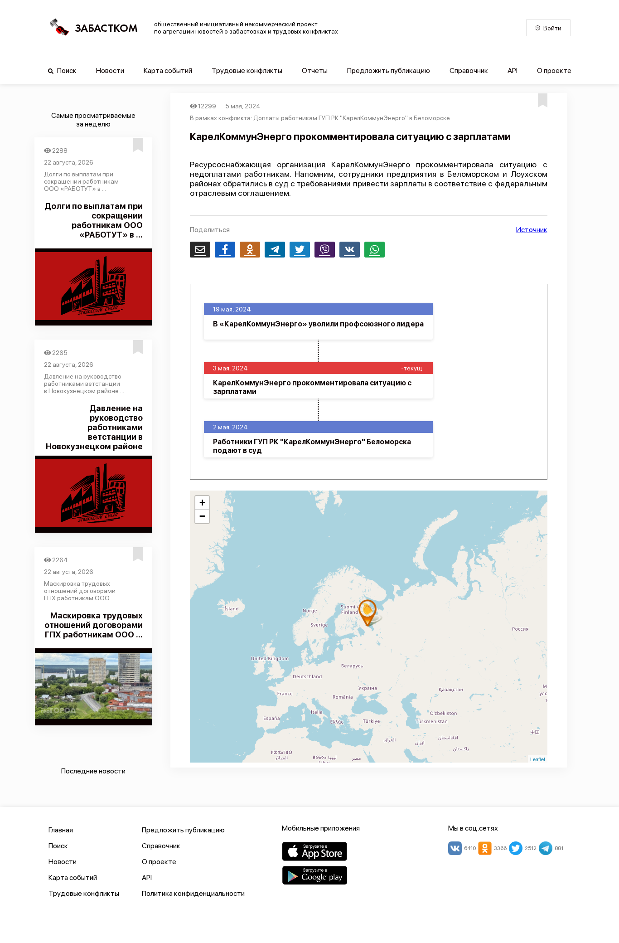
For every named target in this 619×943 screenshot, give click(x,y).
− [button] (202, 516)
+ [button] (202, 502)
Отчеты (315, 70)
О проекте (554, 70)
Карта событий (168, 70)
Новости (110, 70)
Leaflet (537, 759)
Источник (531, 229)
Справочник (469, 70)
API (512, 70)
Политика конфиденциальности (193, 893)
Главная (60, 830)
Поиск (66, 70)
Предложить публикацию (388, 70)
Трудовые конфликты (247, 70)
